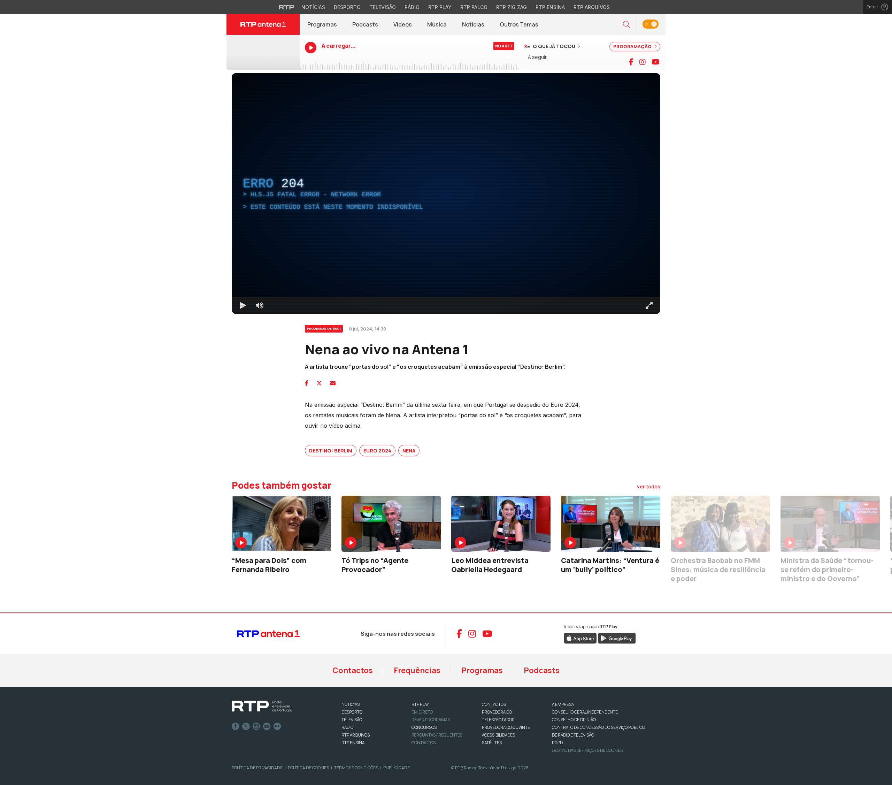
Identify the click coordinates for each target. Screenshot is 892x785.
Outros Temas (519, 24)
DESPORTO (351, 712)
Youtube (267, 726)
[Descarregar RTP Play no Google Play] (617, 637)
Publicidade (396, 768)
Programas (322, 24)
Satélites (492, 743)
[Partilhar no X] (319, 383)
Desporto (347, 7)
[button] (626, 24)
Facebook (235, 726)
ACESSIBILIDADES (498, 735)
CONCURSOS (424, 727)
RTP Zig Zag (511, 7)
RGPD (557, 743)
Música (437, 24)
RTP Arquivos (592, 7)
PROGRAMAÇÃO (633, 46)
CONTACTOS (494, 704)
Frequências (417, 670)
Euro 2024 (377, 450)
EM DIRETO (422, 712)
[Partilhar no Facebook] (306, 383)
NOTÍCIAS (350, 704)
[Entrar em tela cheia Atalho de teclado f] (649, 305)
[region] (446, 193)
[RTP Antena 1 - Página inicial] (263, 24)
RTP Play (440, 7)
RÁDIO (347, 727)
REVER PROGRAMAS (431, 720)
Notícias (313, 7)
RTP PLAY (420, 704)
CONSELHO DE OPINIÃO (574, 720)
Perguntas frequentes (437, 735)
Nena (408, 450)
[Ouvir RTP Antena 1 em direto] (263, 52)
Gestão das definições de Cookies (587, 750)
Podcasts (365, 24)
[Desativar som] (259, 305)
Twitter (246, 726)
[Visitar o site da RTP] (286, 7)
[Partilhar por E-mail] (333, 383)
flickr (277, 726)
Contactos (352, 670)
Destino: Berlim (330, 450)
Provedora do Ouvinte (506, 727)
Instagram (256, 726)
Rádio (412, 7)
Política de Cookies (308, 768)
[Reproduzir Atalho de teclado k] (242, 305)
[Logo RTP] (262, 706)
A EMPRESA (563, 704)
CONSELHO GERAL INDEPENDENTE (585, 712)
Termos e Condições (356, 768)
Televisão (382, 7)
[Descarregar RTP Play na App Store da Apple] (580, 637)
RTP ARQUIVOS (355, 735)
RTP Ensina (550, 7)
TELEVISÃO (351, 720)
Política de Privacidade (257, 768)
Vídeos (402, 24)
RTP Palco (473, 7)
